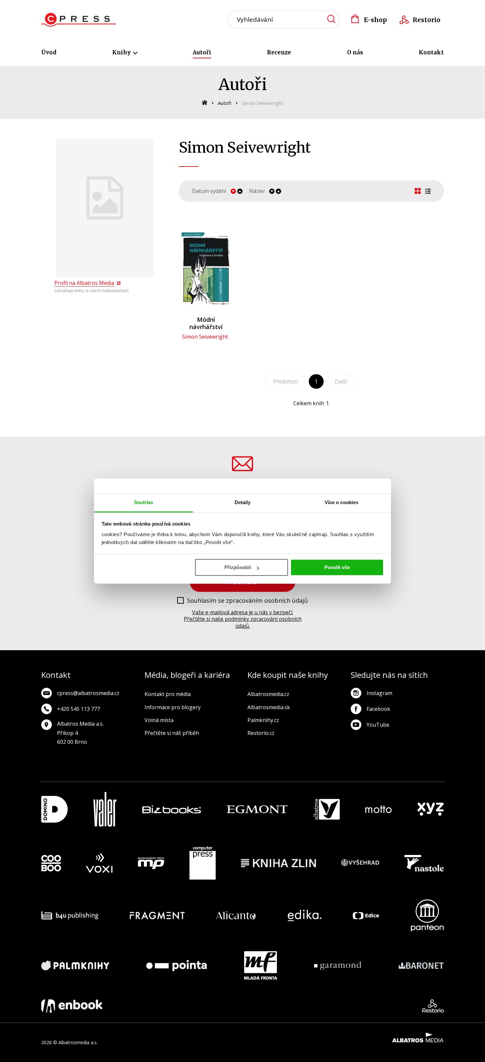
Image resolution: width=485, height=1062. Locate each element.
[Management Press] (151, 863)
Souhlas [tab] (143, 502)
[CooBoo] (51, 863)
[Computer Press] (202, 863)
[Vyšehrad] (360, 863)
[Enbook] (71, 1005)
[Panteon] (427, 915)
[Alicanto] (236, 915)
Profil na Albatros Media (84, 283)
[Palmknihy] (75, 965)
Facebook (378, 709)
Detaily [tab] (243, 502)
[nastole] (424, 863)
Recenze (279, 52)
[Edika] (304, 915)
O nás (355, 52)
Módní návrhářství (206, 323)
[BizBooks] (171, 809)
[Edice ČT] (366, 915)
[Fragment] (157, 915)
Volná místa (159, 720)
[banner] (78, 20)
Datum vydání (209, 191)
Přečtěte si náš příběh (172, 733)
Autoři (202, 52)
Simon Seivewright (205, 336)
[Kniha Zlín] (278, 863)
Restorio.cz (261, 733)
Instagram (379, 693)
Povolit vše (337, 567)
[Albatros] (327, 809)
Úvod (48, 52)
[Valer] (104, 809)
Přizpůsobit (237, 567)
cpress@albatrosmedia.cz (88, 693)
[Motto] (378, 809)
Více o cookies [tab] (341, 502)
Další (341, 381)
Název (257, 191)
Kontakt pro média (168, 694)
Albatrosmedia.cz (268, 694)
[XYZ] (430, 809)
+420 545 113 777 (78, 709)
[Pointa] (176, 965)
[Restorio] (433, 1005)
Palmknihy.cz (263, 720)
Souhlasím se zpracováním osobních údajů (247, 600)
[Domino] (54, 809)
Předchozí (285, 381)
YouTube (378, 724)
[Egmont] (257, 809)
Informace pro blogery (173, 707)
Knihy (122, 52)
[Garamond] (337, 965)
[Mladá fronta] (260, 965)
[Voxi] (99, 863)
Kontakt (431, 52)
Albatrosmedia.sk (268, 707)
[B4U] (69, 915)
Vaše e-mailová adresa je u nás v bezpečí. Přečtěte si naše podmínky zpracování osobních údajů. (243, 619)
